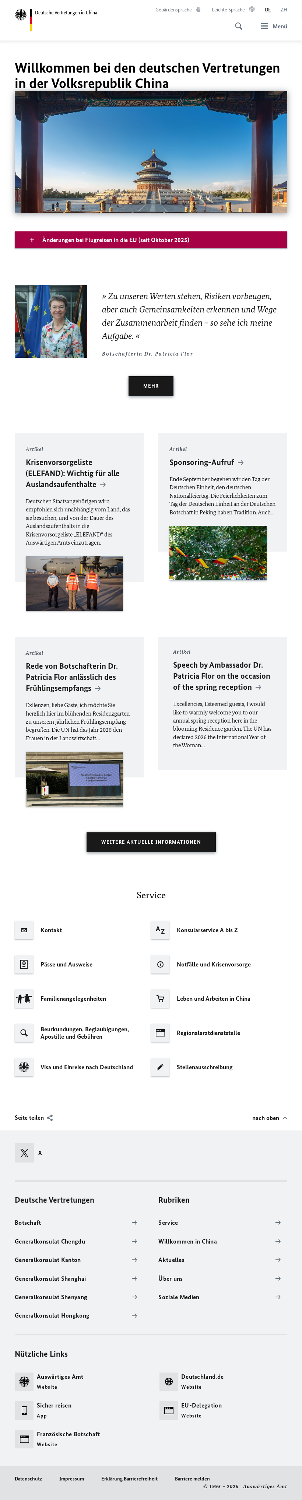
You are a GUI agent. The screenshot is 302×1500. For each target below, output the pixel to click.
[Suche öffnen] (236, 22)
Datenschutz (28, 1479)
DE (268, 10)
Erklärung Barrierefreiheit (129, 1479)
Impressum (71, 1479)
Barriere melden (192, 1479)
